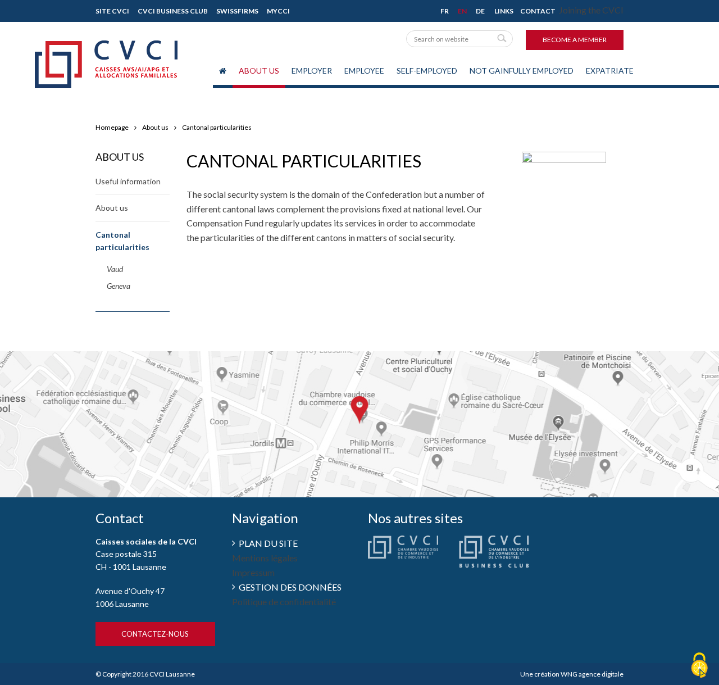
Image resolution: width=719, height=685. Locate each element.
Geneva (118, 286)
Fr (444, 11)
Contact (538, 11)
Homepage (112, 127)
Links (503, 11)
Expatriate (610, 70)
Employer (312, 70)
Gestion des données (290, 587)
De (480, 11)
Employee (364, 70)
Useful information (128, 181)
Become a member (575, 39)
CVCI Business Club (173, 11)
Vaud (115, 269)
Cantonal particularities (217, 127)
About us (259, 70)
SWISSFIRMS (237, 11)
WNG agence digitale (592, 674)
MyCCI (278, 11)
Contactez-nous (155, 633)
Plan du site (268, 543)
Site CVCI (112, 11)
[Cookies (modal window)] (699, 666)
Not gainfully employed (522, 70)
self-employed (427, 70)
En (462, 11)
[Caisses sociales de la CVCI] (106, 55)
